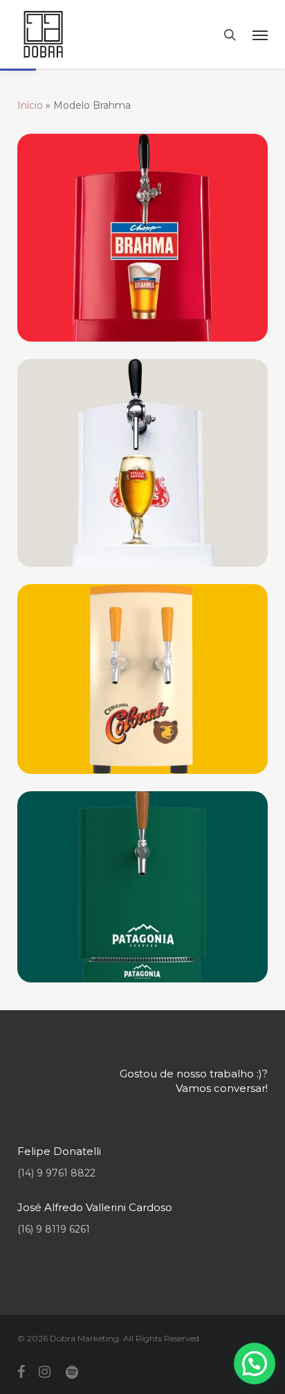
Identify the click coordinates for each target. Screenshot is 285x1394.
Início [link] (30, 105)
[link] (43, 34)
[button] (254, 1363)
